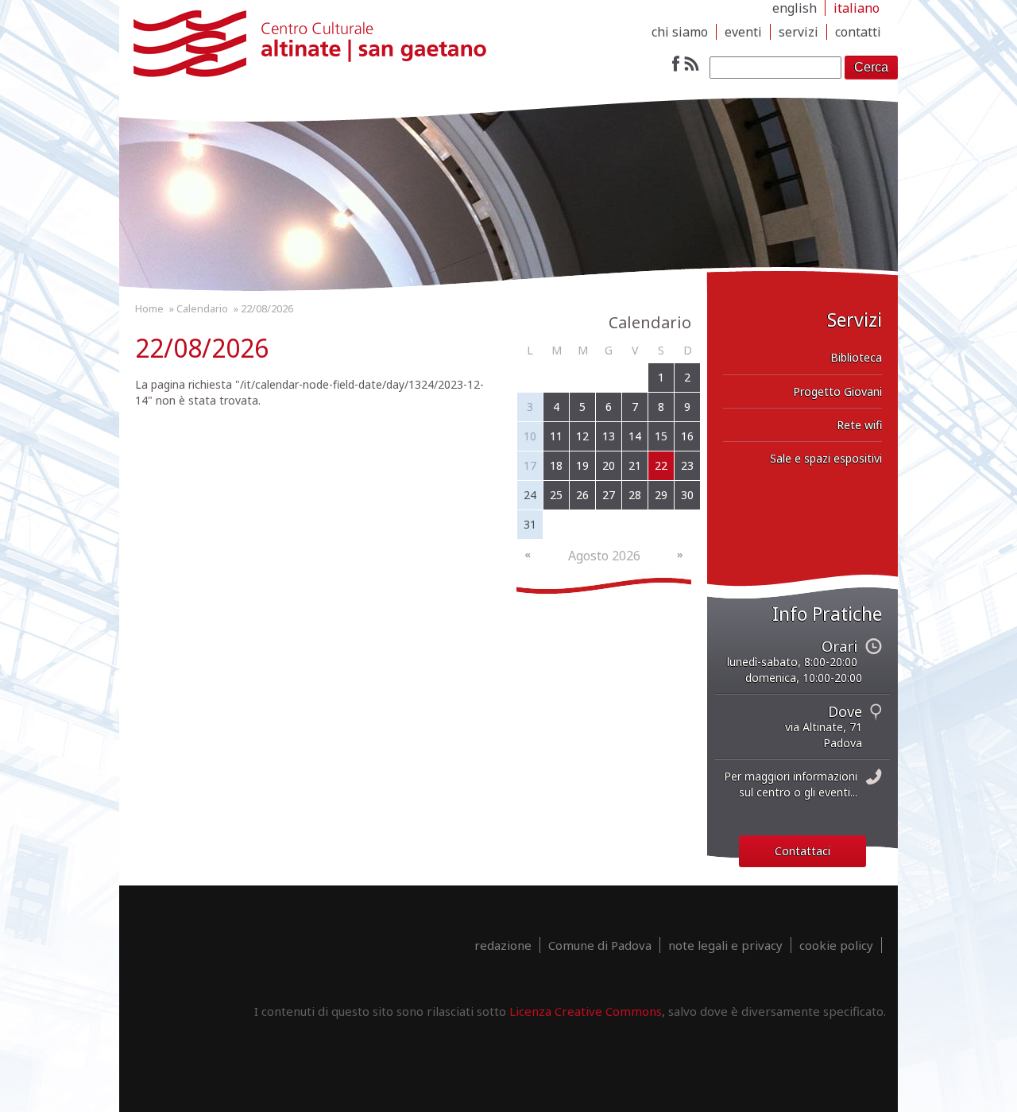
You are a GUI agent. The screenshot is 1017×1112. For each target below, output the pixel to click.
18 (556, 465)
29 (661, 494)
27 (608, 494)
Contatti (858, 32)
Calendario (202, 308)
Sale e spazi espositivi (826, 458)
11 (556, 436)
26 (582, 494)
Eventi (743, 32)
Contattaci (802, 850)
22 (661, 465)
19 (582, 465)
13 (608, 436)
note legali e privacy (725, 945)
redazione (503, 945)
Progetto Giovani (837, 391)
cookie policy (836, 945)
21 (634, 465)
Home (149, 308)
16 (687, 436)
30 (687, 494)
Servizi (798, 32)
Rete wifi (859, 424)
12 (582, 436)
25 (556, 494)
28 (634, 494)
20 (608, 465)
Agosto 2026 (604, 555)
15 (661, 436)
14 (634, 436)
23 (687, 465)
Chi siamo (680, 32)
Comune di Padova (600, 945)
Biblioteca (856, 357)
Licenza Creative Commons (585, 1011)
